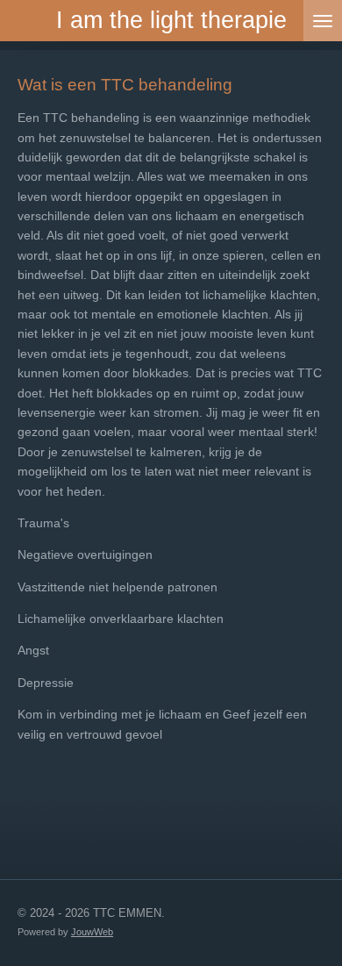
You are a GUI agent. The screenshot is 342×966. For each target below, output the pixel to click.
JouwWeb (92, 932)
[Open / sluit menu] (322, 20)
